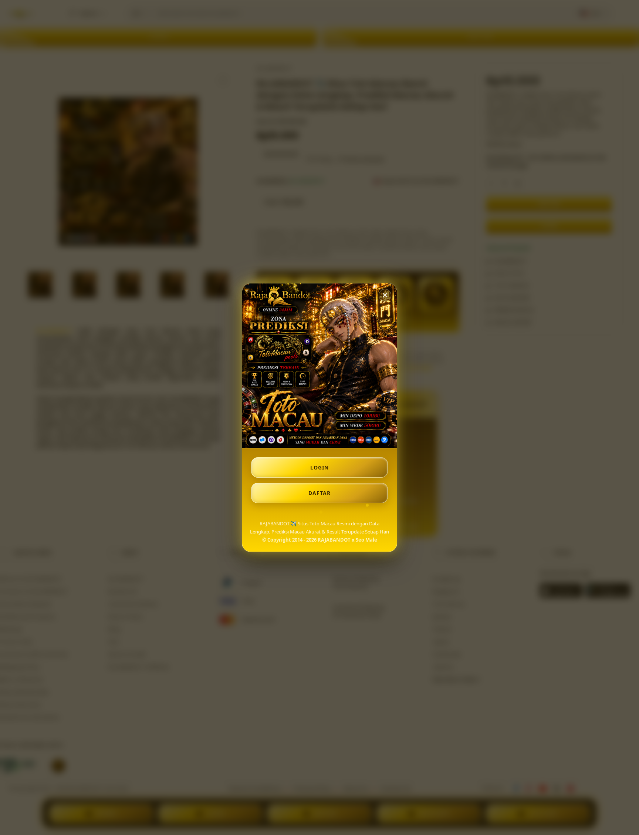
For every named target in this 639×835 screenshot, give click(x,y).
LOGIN (319, 467)
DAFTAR (319, 492)
